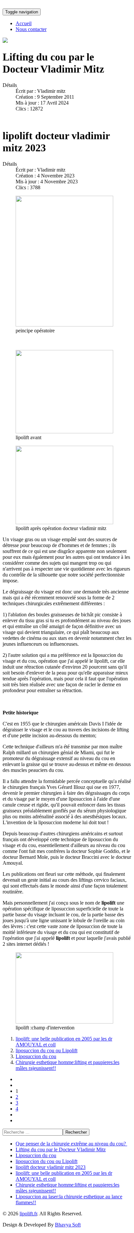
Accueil (24, 23)
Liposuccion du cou (36, 1056)
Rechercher (76, 1132)
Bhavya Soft (68, 1224)
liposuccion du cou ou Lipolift (46, 1050)
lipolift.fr (28, 1213)
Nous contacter (31, 29)
